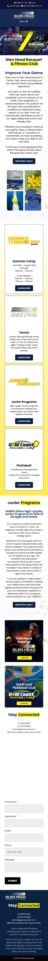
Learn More (24, 288)
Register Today (24, 161)
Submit (12, 881)
